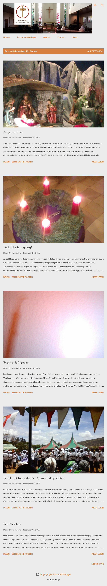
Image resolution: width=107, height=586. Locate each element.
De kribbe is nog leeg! (17, 247)
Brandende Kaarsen (16, 362)
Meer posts (97, 564)
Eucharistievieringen (26, 37)
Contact (61, 37)
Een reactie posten (22, 162)
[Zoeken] (95, 5)
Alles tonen (94, 51)
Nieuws (6, 37)
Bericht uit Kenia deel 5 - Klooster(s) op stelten (34, 478)
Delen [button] (6, 162)
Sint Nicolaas (12, 524)
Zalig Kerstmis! (13, 132)
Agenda (46, 37)
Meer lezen (98, 162)
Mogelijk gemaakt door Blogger (55, 574)
